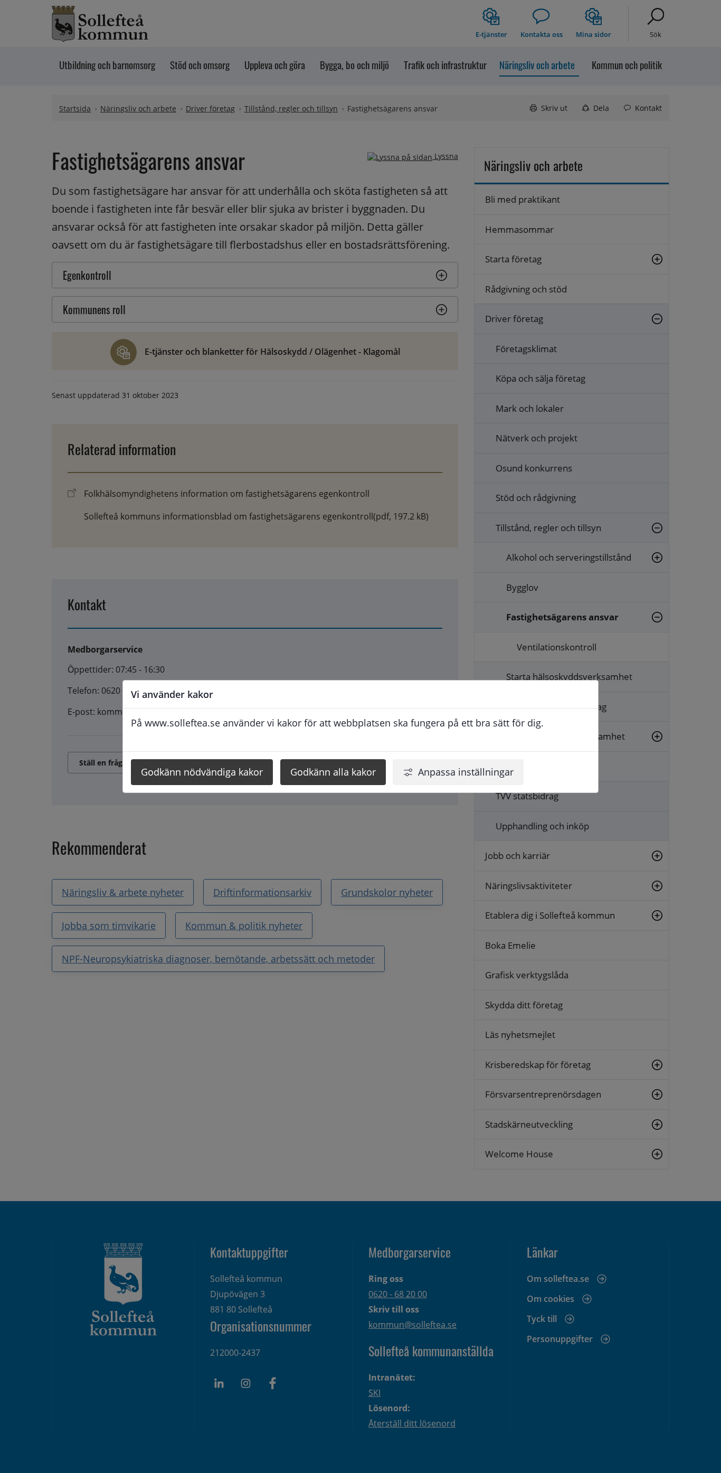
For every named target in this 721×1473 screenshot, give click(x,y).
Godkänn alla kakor (333, 772)
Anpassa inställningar (466, 772)
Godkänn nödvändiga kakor (202, 772)
